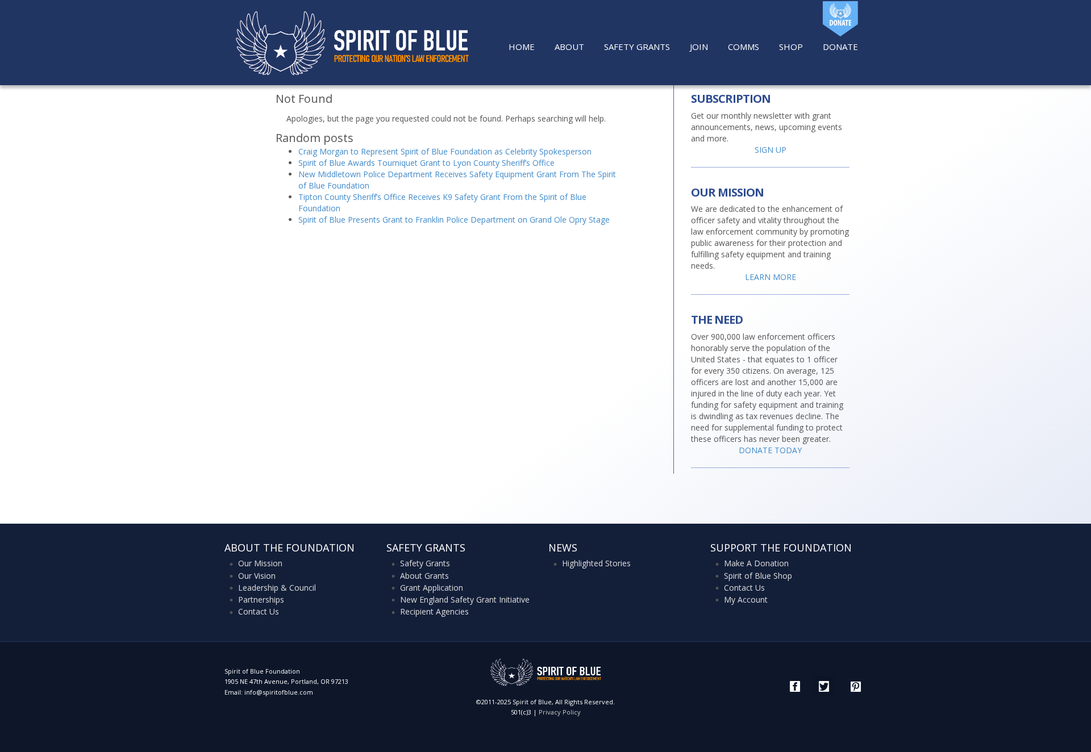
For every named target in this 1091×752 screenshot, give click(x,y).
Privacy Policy (560, 712)
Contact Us (258, 611)
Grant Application (431, 587)
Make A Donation (756, 563)
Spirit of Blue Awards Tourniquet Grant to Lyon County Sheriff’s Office (426, 162)
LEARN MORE (770, 276)
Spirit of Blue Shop (758, 575)
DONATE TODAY (770, 450)
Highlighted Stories (596, 563)
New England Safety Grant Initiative (465, 599)
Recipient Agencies (434, 611)
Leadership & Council (277, 587)
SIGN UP (770, 149)
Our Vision (257, 575)
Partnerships (261, 599)
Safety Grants (425, 563)
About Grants (424, 575)
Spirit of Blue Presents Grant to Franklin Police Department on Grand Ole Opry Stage (454, 219)
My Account (746, 599)
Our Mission (260, 563)
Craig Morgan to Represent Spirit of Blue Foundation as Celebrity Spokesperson (445, 151)
